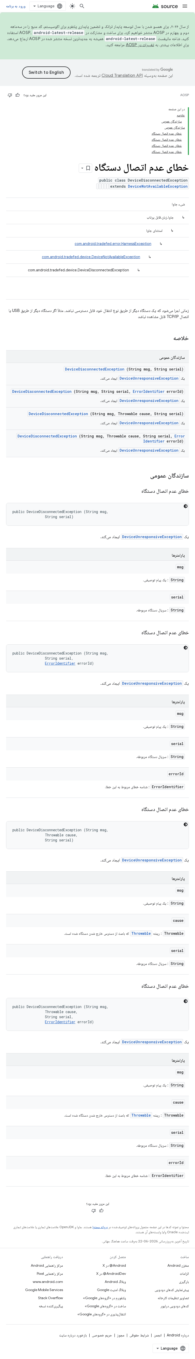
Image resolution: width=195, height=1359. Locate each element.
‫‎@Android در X (114, 1265)
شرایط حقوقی (139, 1335)
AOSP (184, 95)
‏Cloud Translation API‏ (122, 75)
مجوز (120, 1335)
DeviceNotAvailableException (158, 186)
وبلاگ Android (115, 1281)
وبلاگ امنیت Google (111, 1289)
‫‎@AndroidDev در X (111, 1273)
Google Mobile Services (44, 1289)
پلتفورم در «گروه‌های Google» (104, 1298)
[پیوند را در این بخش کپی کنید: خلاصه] (166, 339)
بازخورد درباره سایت (73, 1335)
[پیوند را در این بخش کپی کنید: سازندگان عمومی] (143, 476)
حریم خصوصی (102, 1335)
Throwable (141, 933)
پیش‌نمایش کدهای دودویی (172, 1289)
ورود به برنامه (15, 6)
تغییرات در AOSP (140, 44)
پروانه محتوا (100, 1227)
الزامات (184, 1273)
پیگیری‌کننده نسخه (51, 1306)
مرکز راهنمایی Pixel (50, 1273)
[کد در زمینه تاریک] (186, 506)
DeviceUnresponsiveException (149, 378)
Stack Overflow (50, 1298)
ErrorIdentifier (149, 391)
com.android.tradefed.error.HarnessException (113, 243)
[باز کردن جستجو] (82, 6)
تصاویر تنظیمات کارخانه (173, 1298)
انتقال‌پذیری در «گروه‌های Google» (101, 1314)
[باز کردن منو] (185, 6)
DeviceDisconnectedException (94, 369)
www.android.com (48, 1281)
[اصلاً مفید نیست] (10, 95)
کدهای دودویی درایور (174, 1306)
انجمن (158, 1335)
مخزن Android (178, 1265)
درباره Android (178, 1335)
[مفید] (17, 95)
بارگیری (184, 1281)
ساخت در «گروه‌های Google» (105, 1306)
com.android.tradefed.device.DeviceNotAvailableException (91, 257)
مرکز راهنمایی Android (47, 1265)
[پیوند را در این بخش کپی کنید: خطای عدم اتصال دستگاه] (135, 491)
